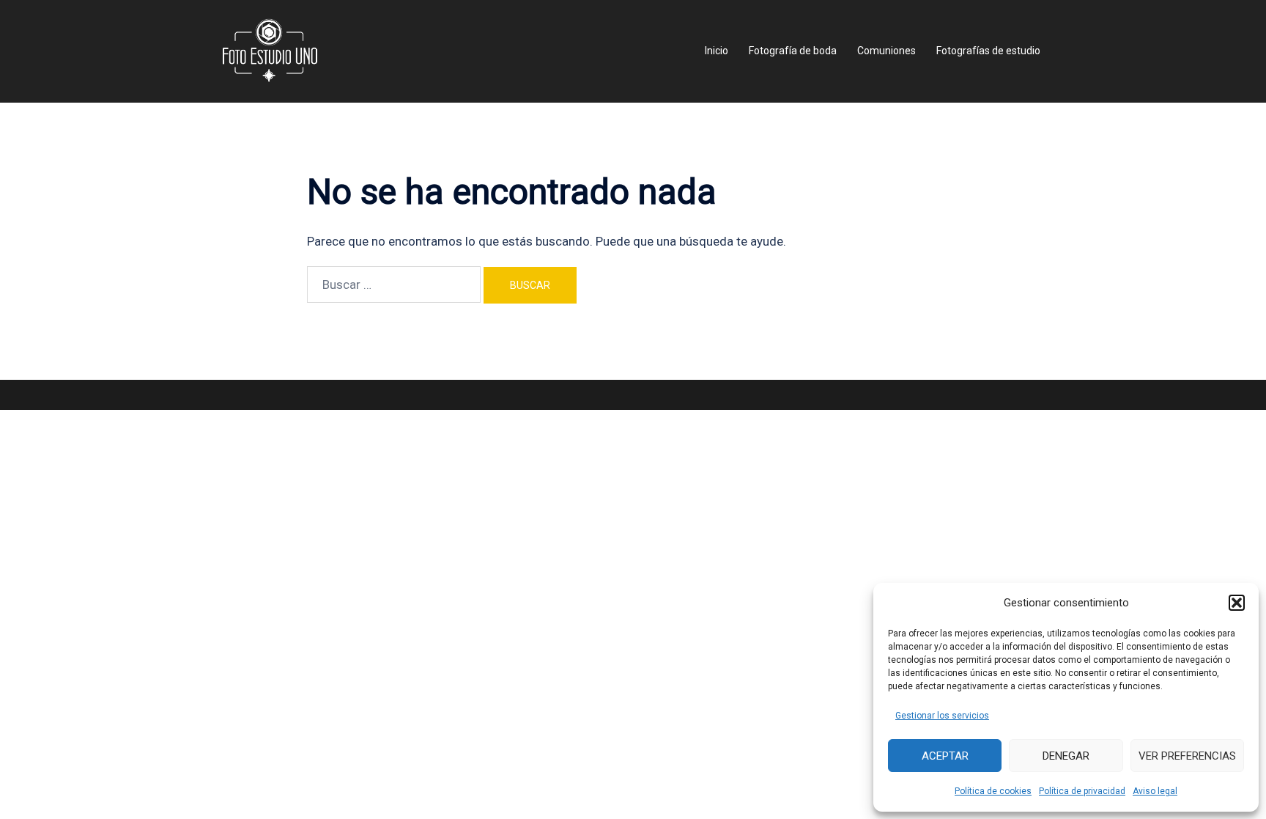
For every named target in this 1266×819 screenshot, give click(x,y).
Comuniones (886, 50)
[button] (1236, 602)
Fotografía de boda (793, 50)
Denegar (1066, 756)
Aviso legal (1155, 791)
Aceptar (945, 756)
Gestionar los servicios (942, 715)
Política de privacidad (1082, 791)
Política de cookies (993, 791)
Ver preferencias (1187, 756)
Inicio (716, 50)
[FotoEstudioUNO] (270, 50)
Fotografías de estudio (988, 50)
